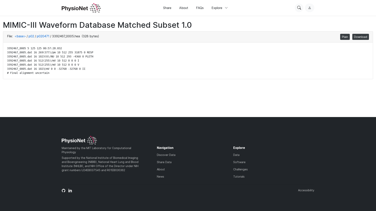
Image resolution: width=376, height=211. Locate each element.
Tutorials (239, 176)
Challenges (240, 169)
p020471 (43, 36)
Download (360, 36)
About (183, 8)
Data (236, 154)
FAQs (200, 8)
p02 (31, 36)
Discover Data (166, 154)
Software (239, 162)
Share (167, 8)
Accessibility (306, 190)
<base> (20, 36)
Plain (345, 36)
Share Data (164, 162)
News (160, 176)
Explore (217, 8)
